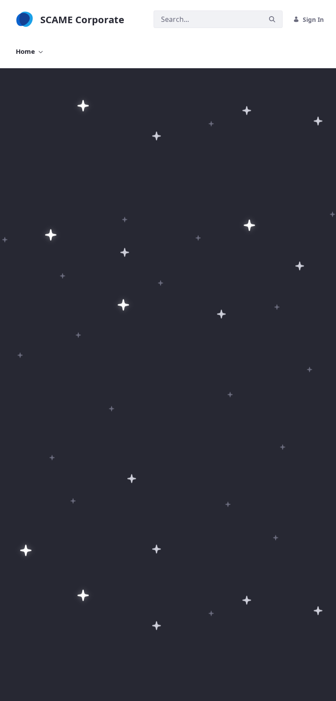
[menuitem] (29, 51)
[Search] (272, 19)
